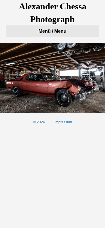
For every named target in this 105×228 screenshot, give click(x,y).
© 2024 (39, 122)
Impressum (63, 122)
